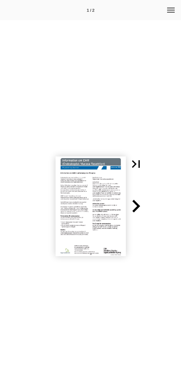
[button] (136, 164)
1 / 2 (91, 10)
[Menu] (171, 10)
